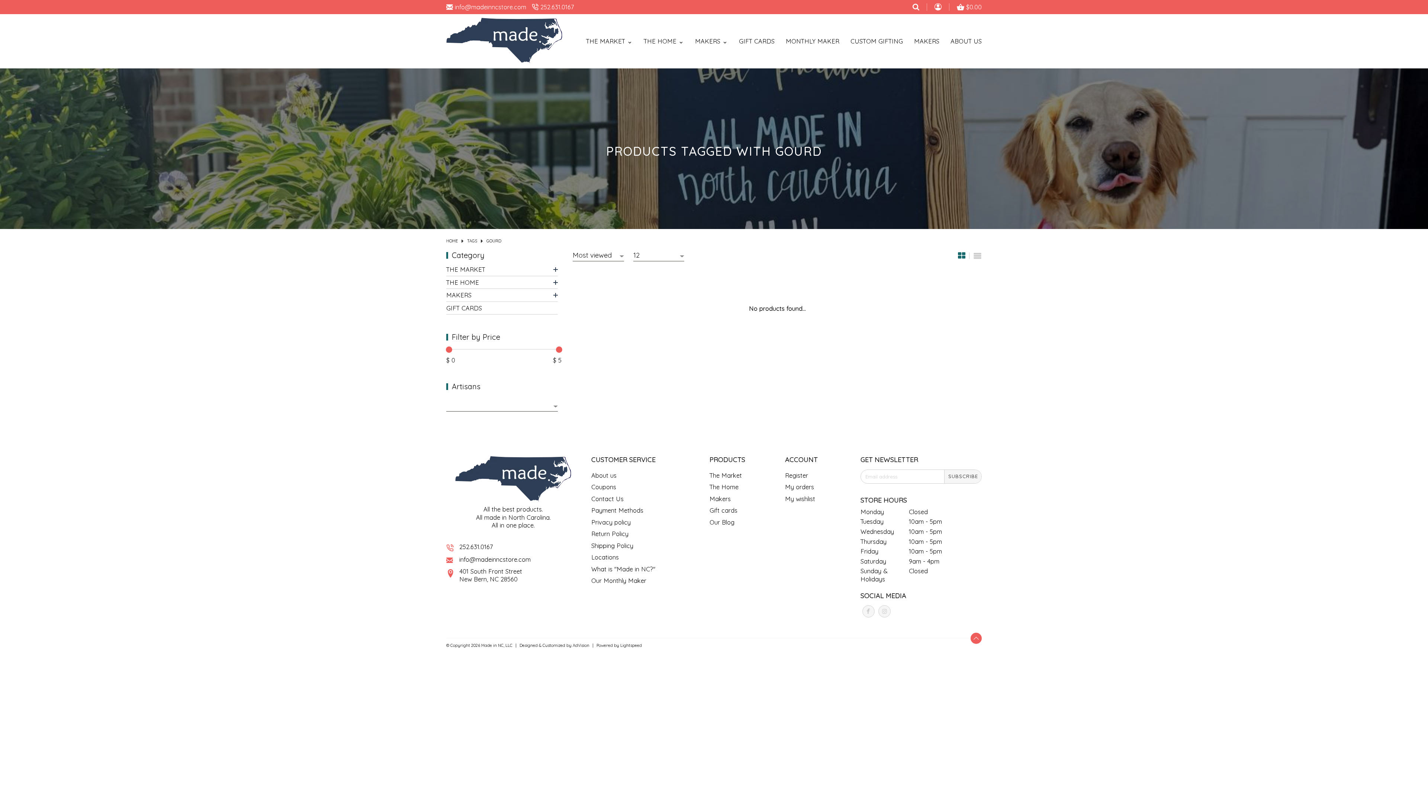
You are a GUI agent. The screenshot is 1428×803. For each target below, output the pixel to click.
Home (452, 241)
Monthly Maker (812, 41)
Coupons (603, 487)
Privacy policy (611, 522)
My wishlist (800, 499)
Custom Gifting (876, 41)
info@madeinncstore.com (495, 559)
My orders (799, 487)
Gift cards (757, 41)
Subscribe (963, 476)
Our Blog (722, 522)
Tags (472, 241)
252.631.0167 (476, 547)
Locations (605, 557)
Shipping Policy (612, 545)
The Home (462, 282)
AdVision (581, 645)
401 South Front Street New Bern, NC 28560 (490, 575)
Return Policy (609, 534)
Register (796, 475)
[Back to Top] (976, 638)
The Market (465, 269)
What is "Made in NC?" (623, 569)
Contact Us (607, 499)
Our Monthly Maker (618, 580)
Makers (926, 41)
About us (604, 475)
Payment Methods (617, 510)
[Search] (916, 7)
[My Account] (938, 7)
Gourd (493, 241)
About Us (966, 41)
